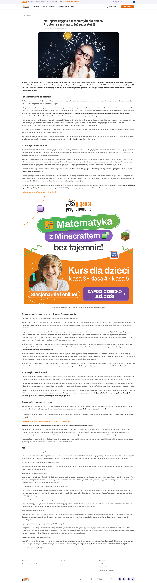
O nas (43, 6)
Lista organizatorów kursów (106, 570)
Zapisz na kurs (127, 6)
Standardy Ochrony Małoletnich (107, 567)
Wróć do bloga (27, 15)
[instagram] (116, 2)
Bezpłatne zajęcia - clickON (29, 564)
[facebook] (113, 2)
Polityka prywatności (104, 564)
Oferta (36, 6)
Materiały (52, 6)
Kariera (63, 564)
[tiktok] (121, 2)
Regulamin (102, 560)
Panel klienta (112, 6)
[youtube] (118, 2)
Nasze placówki (63, 6)
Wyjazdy (63, 560)
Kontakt (73, 6)
